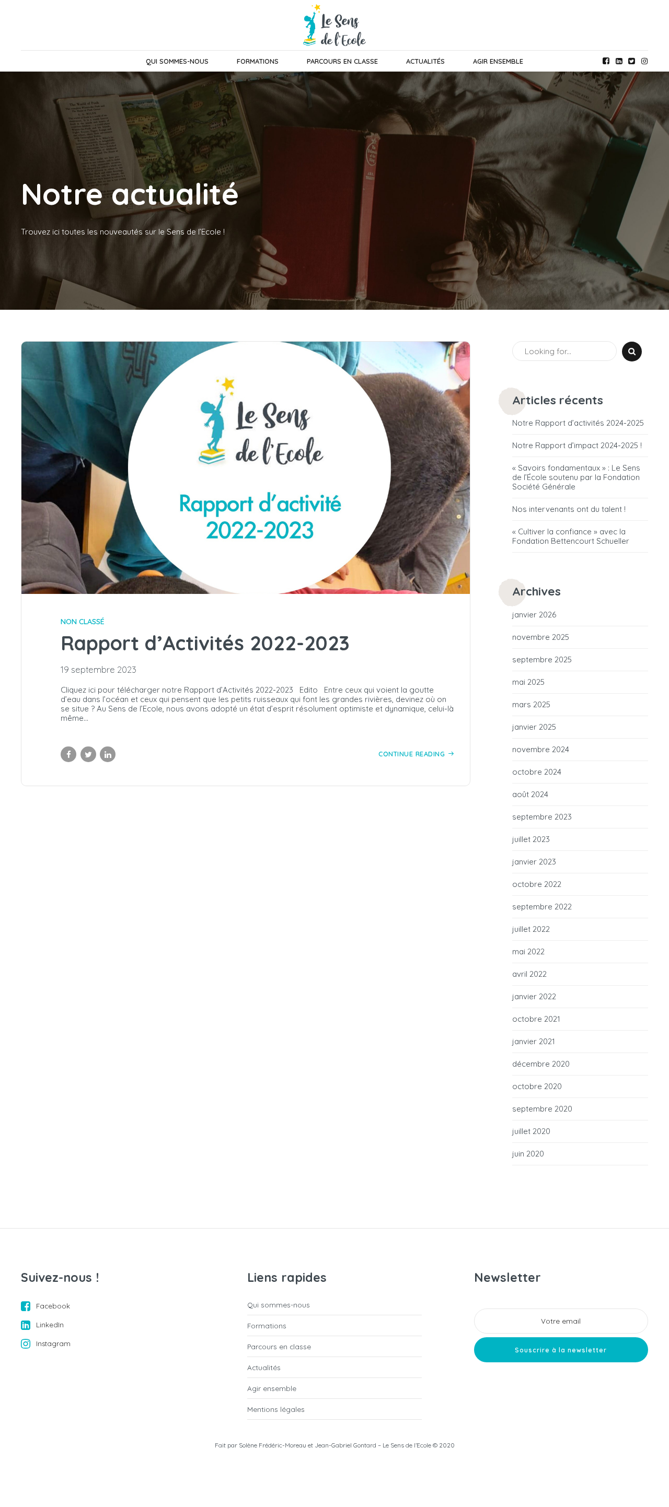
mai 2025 (528, 682)
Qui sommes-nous (177, 61)
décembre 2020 (541, 1064)
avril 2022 (529, 974)
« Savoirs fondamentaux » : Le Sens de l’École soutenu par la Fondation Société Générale (576, 477)
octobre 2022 (536, 884)
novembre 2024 (540, 749)
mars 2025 (531, 704)
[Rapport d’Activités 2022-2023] (245, 468)
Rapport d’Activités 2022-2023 (205, 642)
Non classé (83, 621)
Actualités (425, 61)
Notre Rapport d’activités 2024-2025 (578, 423)
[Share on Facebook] (68, 754)
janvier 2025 (534, 727)
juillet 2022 (531, 929)
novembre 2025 (540, 637)
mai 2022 (528, 951)
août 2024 (530, 794)
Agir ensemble (498, 61)
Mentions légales (276, 1409)
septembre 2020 (542, 1109)
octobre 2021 (536, 1019)
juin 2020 (528, 1154)
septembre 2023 (542, 817)
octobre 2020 (537, 1086)
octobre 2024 (536, 772)
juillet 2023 (531, 839)
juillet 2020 (531, 1131)
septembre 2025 (542, 659)
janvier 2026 (534, 615)
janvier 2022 (534, 996)
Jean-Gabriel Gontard (345, 1445)
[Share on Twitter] (88, 754)
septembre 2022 (542, 907)
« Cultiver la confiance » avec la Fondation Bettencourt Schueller (570, 536)
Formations (258, 61)
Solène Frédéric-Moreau (272, 1445)
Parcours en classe (342, 61)
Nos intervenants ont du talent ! (569, 509)
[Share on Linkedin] (108, 754)
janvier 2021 (533, 1041)
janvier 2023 (534, 862)
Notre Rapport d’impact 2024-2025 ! (577, 445)
